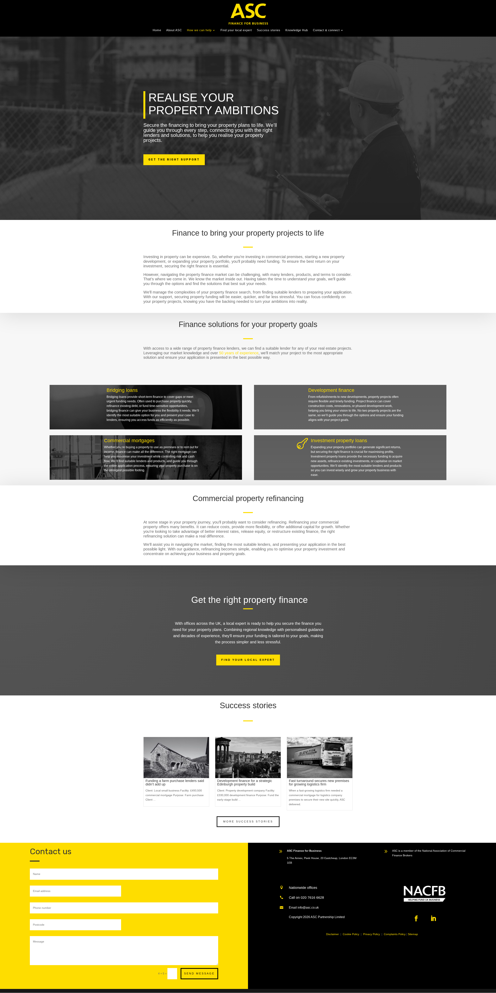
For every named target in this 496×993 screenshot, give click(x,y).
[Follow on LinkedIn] (433, 918)
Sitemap (413, 934)
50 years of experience (238, 353)
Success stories (268, 30)
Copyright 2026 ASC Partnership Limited (317, 917)
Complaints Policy (395, 934)
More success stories (248, 821)
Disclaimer (332, 934)
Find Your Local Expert (248, 659)
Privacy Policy (371, 934)
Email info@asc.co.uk (304, 907)
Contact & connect (326, 30)
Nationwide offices (303, 888)
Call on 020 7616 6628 (306, 897)
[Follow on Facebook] (416, 918)
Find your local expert (236, 30)
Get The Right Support (174, 159)
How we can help (199, 30)
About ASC (174, 30)
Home (157, 30)
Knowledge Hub (296, 30)
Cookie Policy (351, 934)
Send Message (199, 973)
